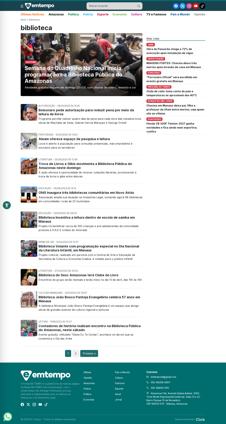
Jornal (118, 399)
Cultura (136, 14)
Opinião (199, 14)
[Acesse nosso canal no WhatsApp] (7, 416)
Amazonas (56, 14)
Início (23, 19)
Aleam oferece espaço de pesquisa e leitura (74, 139)
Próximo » (89, 353)
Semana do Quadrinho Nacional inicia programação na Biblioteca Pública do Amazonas (73, 74)
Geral (118, 394)
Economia (120, 14)
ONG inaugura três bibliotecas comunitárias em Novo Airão (86, 193)
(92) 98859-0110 (159, 387)
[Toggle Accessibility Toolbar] (6, 205)
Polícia (88, 14)
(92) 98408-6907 (160, 382)
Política (73, 14)
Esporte (103, 14)
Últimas (87, 372)
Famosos (120, 383)
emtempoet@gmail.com (163, 376)
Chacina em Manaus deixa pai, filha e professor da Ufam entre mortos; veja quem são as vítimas (175, 109)
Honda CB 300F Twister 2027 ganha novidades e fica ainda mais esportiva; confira (171, 127)
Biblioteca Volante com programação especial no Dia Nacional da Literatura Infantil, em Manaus (89, 248)
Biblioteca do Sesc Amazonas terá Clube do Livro (78, 275)
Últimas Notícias (32, 14)
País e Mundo (180, 14)
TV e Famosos (156, 14)
